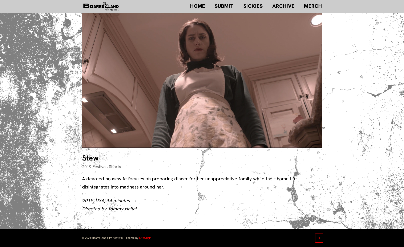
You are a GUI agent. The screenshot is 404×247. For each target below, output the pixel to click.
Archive (283, 6)
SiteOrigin (145, 238)
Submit (224, 6)
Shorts (115, 166)
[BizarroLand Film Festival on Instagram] (319, 238)
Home (197, 6)
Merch (313, 6)
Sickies (253, 6)
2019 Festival (94, 166)
